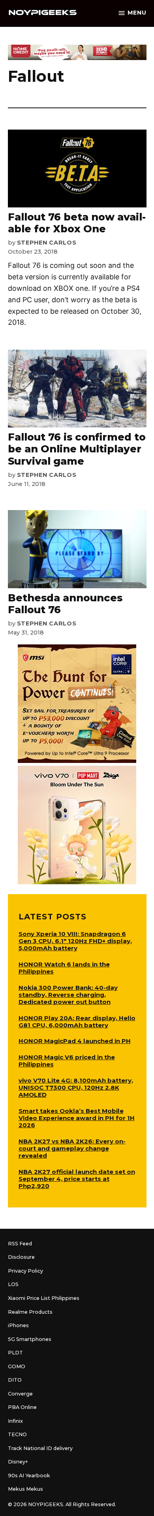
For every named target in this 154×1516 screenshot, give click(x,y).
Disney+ (18, 1462)
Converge (20, 1394)
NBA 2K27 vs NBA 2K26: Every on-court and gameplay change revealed (72, 1148)
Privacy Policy (25, 1271)
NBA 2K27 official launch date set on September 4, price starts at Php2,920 (77, 1179)
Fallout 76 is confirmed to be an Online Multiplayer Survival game (77, 449)
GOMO (16, 1366)
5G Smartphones (29, 1339)
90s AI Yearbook (29, 1475)
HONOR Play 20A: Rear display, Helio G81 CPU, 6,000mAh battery (77, 1021)
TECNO (17, 1434)
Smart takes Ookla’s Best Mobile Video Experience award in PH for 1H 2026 (77, 1118)
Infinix (15, 1421)
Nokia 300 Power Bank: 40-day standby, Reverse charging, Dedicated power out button (68, 995)
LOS (13, 1284)
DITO (15, 1380)
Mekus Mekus (25, 1489)
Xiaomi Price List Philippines (43, 1298)
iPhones (18, 1325)
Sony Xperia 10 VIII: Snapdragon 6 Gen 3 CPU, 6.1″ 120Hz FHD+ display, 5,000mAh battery (75, 941)
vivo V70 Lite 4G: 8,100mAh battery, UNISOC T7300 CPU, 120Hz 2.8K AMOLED (76, 1087)
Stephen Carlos (47, 242)
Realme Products (30, 1312)
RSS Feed (20, 1244)
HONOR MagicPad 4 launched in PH (75, 1041)
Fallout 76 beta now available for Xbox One (77, 223)
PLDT (15, 1353)
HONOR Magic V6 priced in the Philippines (67, 1060)
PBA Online (22, 1407)
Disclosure (21, 1257)
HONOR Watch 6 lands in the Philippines (64, 967)
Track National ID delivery (40, 1448)
